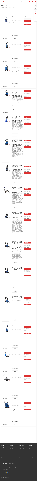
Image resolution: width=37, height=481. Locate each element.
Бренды (2, 447)
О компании (11, 447)
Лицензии (11, 449)
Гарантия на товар (21, 449)
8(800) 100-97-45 (5, 463)
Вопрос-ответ (30, 447)
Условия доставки (21, 448)
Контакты (11, 448)
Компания (12, 445)
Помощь (30, 445)
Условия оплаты (21, 447)
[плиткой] (32, 11)
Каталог (2, 445)
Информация (21, 445)
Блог (29, 448)
